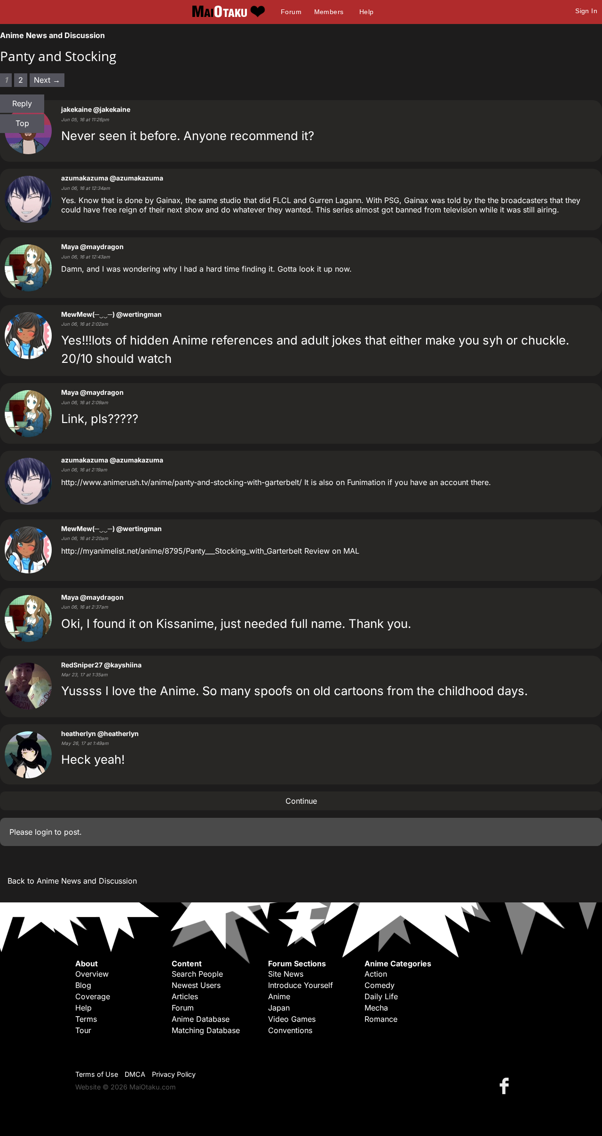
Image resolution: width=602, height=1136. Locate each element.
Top (22, 123)
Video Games (292, 1019)
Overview (92, 974)
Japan (279, 1007)
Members (329, 12)
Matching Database (206, 1030)
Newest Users (196, 985)
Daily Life (381, 996)
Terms (86, 1019)
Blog (83, 985)
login (43, 832)
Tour (83, 1030)
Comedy (379, 985)
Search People (197, 974)
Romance (380, 1019)
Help (366, 12)
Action (375, 974)
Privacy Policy (174, 1074)
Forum (291, 12)
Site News (285, 974)
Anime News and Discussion (52, 35)
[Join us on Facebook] (506, 1085)
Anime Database (201, 1019)
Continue (301, 801)
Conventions (290, 1030)
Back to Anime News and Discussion (72, 880)
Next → (47, 80)
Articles (185, 996)
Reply (22, 103)
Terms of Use (96, 1074)
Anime (279, 996)
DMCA (135, 1074)
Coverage (92, 996)
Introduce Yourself (300, 985)
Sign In (586, 11)
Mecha (376, 1007)
